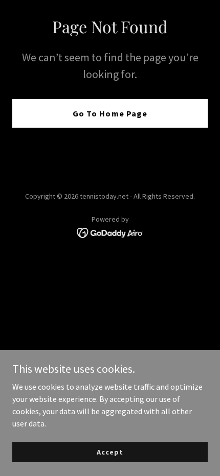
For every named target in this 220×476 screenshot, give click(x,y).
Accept (110, 451)
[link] (110, 232)
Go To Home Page (110, 113)
